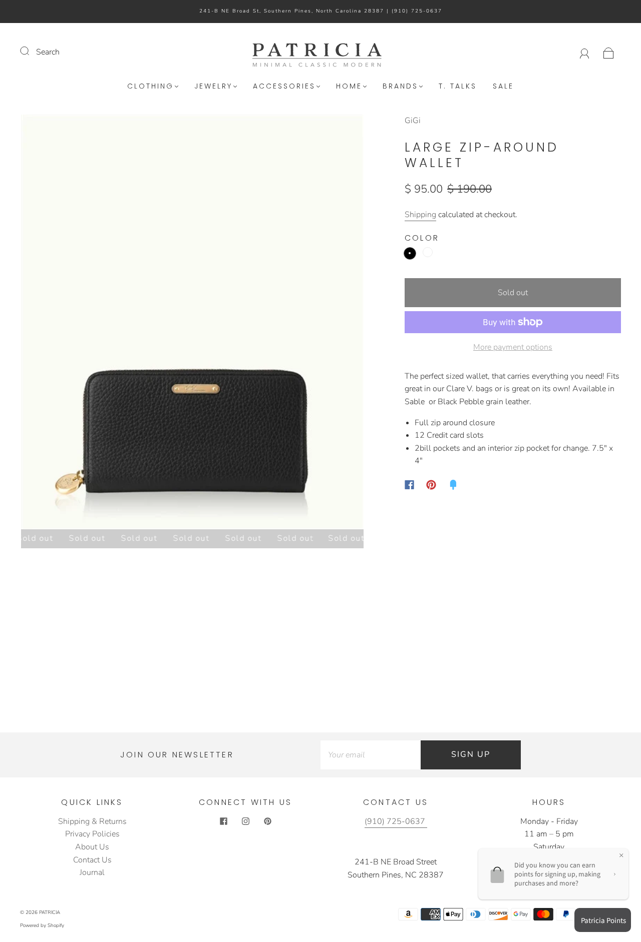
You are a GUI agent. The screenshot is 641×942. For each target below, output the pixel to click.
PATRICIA (49, 912)
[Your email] (370, 754)
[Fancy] (453, 485)
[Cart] (608, 52)
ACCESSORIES (284, 86)
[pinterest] (267, 821)
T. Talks (458, 86)
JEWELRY (213, 86)
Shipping (420, 214)
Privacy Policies (92, 833)
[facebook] (223, 821)
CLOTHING (150, 86)
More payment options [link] (512, 347)
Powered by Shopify (42, 925)
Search (48, 52)
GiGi (413, 120)
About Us (92, 846)
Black (410, 253)
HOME (349, 86)
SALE (503, 86)
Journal (92, 872)
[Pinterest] (431, 485)
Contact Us (92, 859)
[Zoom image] (192, 324)
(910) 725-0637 (417, 11)
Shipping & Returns (92, 821)
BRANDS (400, 86)
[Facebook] (409, 485)
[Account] (584, 52)
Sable (428, 252)
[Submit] (31, 51)
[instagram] (245, 821)
